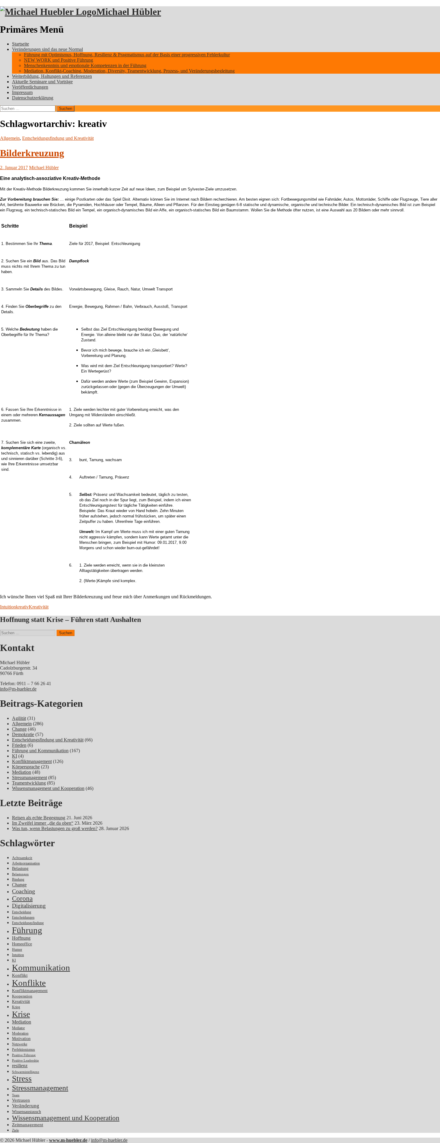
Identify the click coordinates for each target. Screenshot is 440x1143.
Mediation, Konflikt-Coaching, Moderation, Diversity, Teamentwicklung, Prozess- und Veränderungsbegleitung (129, 70)
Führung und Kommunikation (40, 750)
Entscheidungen (23, 918)
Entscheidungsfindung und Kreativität (58, 138)
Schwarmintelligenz (25, 1072)
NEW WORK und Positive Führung (58, 60)
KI (14, 756)
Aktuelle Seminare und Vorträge (42, 81)
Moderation (20, 1033)
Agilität (19, 718)
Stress (22, 1078)
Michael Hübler (128, 11)
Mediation (21, 772)
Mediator (18, 1028)
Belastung (20, 868)
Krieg (16, 1007)
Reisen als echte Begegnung (38, 817)
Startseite (20, 43)
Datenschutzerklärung (32, 97)
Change (19, 729)
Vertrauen (21, 1100)
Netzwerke (19, 1044)
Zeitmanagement (27, 1124)
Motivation (21, 1038)
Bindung (18, 879)
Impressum (22, 92)
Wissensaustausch (26, 1111)
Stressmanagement (29, 777)
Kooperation (22, 996)
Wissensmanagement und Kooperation (48, 788)
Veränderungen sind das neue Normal (47, 49)
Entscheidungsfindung (28, 923)
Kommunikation (41, 967)
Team (15, 1095)
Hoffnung (21, 938)
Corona (22, 898)
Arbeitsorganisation (26, 863)
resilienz (20, 1065)
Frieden (19, 745)
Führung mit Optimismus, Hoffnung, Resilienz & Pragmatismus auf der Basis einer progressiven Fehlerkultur (127, 54)
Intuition (8, 606)
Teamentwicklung (29, 782)
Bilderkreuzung (32, 153)
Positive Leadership (25, 1060)
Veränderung (25, 1106)
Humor (17, 950)
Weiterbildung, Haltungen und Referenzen (52, 76)
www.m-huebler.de (68, 1140)
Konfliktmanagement (32, 761)
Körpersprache (26, 766)
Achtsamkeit (22, 858)
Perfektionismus (23, 1050)
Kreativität (38, 606)
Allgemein (10, 138)
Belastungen (20, 874)
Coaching (23, 891)
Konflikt (20, 975)
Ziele (15, 1131)
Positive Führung (24, 1055)
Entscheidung (21, 912)
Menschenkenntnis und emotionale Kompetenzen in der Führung (85, 65)
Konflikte (29, 983)
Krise (21, 1014)
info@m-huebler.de (18, 688)
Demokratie (23, 734)
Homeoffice (22, 944)
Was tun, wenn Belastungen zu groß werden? (55, 828)
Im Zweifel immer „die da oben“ (42, 823)
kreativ (22, 606)
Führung (27, 930)
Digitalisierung (29, 906)
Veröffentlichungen (30, 87)
